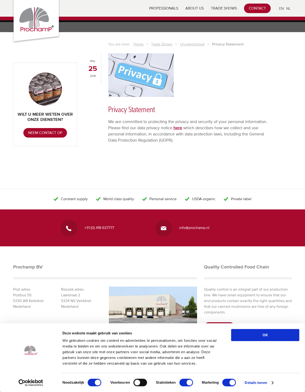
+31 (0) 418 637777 (99, 227)
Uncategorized (192, 44)
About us (194, 8)
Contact (257, 8)
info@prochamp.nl (194, 227)
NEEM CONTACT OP (45, 132)
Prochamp (36, 19)
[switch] (140, 382)
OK (265, 335)
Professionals (163, 8)
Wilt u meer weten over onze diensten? (45, 117)
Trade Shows (224, 8)
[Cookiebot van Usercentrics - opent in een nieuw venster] (31, 382)
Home (138, 44)
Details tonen (256, 383)
